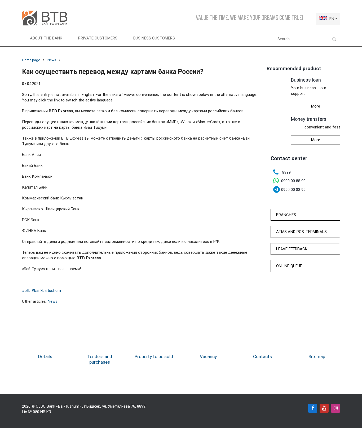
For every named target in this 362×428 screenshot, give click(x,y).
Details (45, 356)
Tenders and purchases (99, 359)
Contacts (262, 356)
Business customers (154, 38)
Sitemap (316, 356)
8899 (141, 406)
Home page (31, 60)
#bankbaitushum (46, 290)
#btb (26, 290)
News (51, 60)
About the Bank (46, 38)
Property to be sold (154, 356)
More (315, 106)
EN (331, 18)
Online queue (289, 266)
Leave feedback (291, 249)
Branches (286, 214)
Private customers (97, 38)
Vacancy (208, 356)
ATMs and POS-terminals (301, 231)
